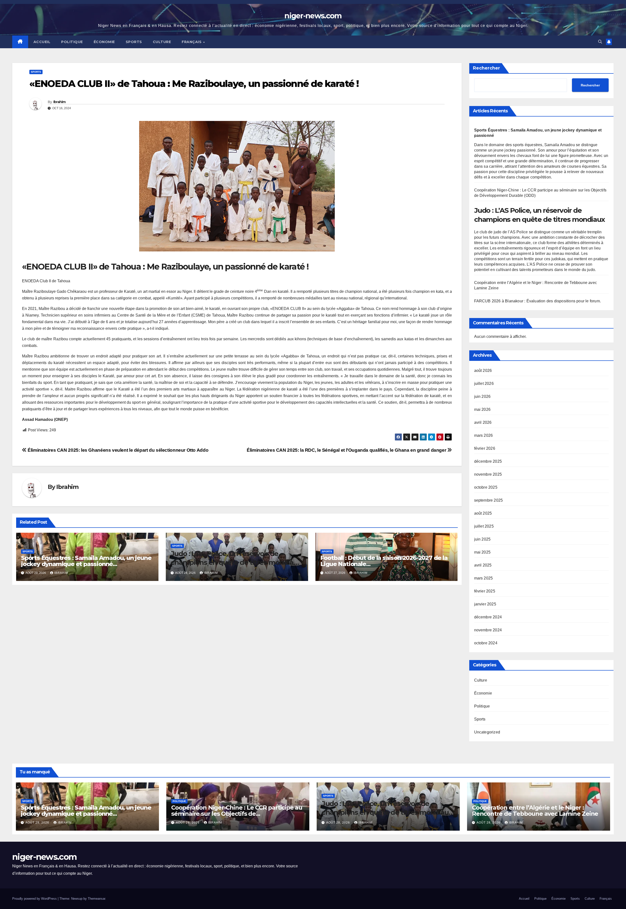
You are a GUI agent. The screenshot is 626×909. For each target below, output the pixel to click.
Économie (104, 42)
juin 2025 (482, 539)
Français (192, 42)
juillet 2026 (484, 383)
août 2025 (483, 513)
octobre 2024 (485, 643)
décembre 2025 (488, 461)
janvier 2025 (485, 604)
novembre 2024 (488, 630)
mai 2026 (482, 409)
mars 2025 (483, 578)
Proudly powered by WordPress (35, 898)
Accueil (42, 42)
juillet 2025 (484, 526)
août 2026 (483, 370)
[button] (600, 42)
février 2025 (484, 591)
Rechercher (486, 68)
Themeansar (96, 898)
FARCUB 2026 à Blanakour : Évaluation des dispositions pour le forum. (537, 301)
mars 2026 (483, 435)
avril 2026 (483, 422)
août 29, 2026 (37, 822)
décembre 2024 (488, 617)
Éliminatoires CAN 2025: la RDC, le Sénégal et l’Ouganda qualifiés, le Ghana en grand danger (347, 450)
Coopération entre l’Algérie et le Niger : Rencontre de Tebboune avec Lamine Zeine (535, 810)
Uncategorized (487, 732)
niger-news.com (312, 15)
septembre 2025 (488, 500)
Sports (134, 42)
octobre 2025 (485, 487)
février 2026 (484, 448)
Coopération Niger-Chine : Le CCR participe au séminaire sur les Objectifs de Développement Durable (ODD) (236, 813)
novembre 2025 (488, 474)
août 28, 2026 (188, 822)
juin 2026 (482, 396)
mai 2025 (482, 552)
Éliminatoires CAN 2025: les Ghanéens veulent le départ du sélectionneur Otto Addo (117, 450)
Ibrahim (59, 102)
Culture (162, 42)
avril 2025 (483, 565)
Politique (72, 42)
